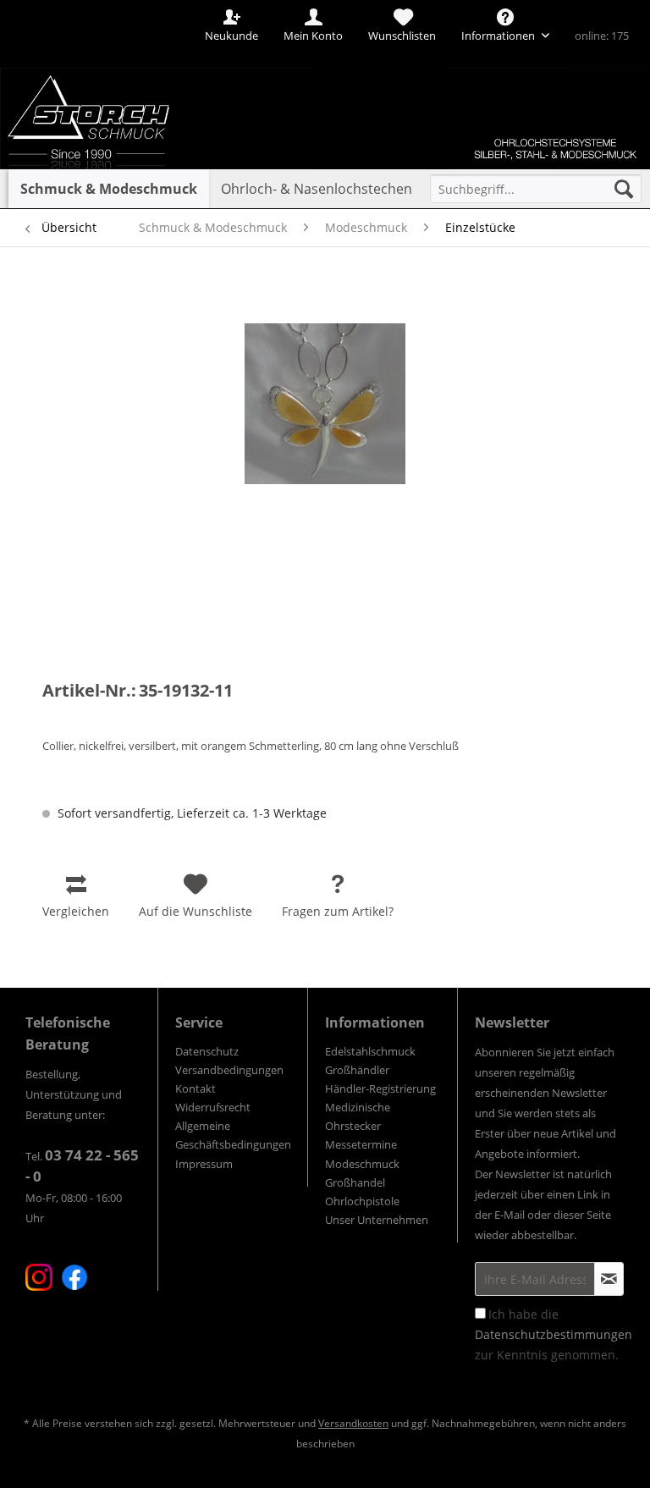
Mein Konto (313, 35)
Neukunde (231, 35)
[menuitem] (536, 188)
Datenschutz (207, 1051)
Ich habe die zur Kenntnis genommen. (553, 1334)
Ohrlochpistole (362, 1201)
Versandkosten (353, 1423)
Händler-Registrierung (380, 1088)
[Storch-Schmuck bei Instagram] (38, 1277)
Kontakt (195, 1088)
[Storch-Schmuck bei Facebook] (74, 1277)
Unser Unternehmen (376, 1219)
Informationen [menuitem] (499, 35)
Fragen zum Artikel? (338, 911)
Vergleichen (75, 911)
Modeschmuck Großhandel (362, 1173)
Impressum (204, 1163)
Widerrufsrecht (213, 1107)
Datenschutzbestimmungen (553, 1334)
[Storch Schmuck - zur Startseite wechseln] (114, 61)
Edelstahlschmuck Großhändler (370, 1060)
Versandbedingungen (229, 1069)
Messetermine (361, 1144)
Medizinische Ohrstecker (357, 1116)
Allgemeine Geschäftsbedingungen (232, 1135)
